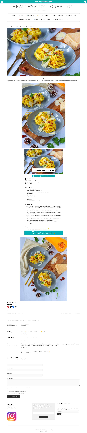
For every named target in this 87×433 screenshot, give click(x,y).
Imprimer (36, 175)
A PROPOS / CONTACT (58, 19)
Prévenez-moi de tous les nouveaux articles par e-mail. (16, 393)
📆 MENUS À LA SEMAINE (25, 19)
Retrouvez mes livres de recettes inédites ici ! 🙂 (45, 233)
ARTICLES (21, 15)
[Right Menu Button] (85, 2)
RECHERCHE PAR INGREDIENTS (43, 19)
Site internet (10, 373)
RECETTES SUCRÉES (57, 15)
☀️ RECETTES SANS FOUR (43, 15)
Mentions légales (43, 431)
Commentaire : (10, 378)
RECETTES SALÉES (70, 15)
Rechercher (43, 416)
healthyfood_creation (43, 6)
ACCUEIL (13, 15)
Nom (8, 362)
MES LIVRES (31, 15)
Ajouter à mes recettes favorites (47, 175)
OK (59, 414)
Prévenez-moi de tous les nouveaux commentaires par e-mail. (17, 391)
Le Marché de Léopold (43, 228)
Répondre (25, 327)
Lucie (22, 351)
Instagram (13, 408)
